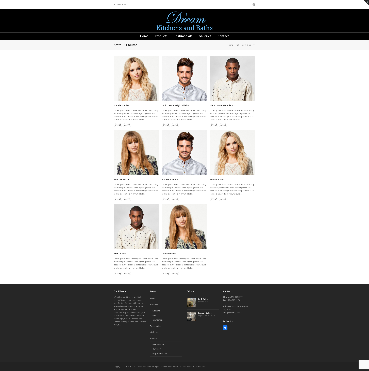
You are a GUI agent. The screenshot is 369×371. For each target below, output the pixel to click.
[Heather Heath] (136, 152)
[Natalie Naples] (136, 78)
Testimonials (155, 326)
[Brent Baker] (136, 226)
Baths (155, 315)
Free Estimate (158, 344)
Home (153, 298)
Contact (153, 338)
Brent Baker (120, 253)
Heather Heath (121, 179)
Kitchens (156, 310)
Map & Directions (160, 353)
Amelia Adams (217, 179)
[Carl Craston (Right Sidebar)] (184, 78)
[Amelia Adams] (232, 152)
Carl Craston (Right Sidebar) (176, 105)
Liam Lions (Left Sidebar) (222, 105)
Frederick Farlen (170, 179)
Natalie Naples (121, 105)
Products (154, 304)
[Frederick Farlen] (184, 152)
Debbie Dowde (169, 253)
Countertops (158, 320)
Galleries (154, 332)
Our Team (157, 348)
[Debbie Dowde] (184, 226)
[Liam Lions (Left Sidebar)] (232, 78)
